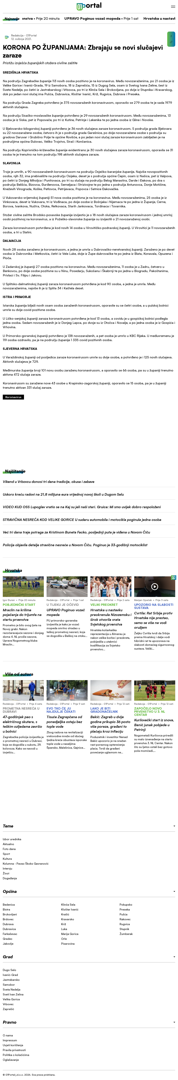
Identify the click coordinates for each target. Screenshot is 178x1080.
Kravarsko (67, 919)
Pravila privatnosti (14, 1050)
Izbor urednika (12, 839)
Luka (64, 929)
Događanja (10, 878)
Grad (8, 956)
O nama (8, 1035)
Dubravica (9, 929)
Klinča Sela (68, 904)
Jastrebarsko (11, 979)
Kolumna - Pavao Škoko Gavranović (25, 863)
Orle (64, 938)
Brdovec (8, 919)
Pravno (10, 1022)
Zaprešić (8, 1009)
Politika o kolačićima (16, 1055)
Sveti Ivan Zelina (13, 994)
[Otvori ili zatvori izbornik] (173, 7)
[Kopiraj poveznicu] (171, 42)
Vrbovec (8, 1004)
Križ (63, 924)
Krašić (65, 914)
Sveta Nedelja (11, 989)
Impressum (10, 1040)
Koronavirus (13, 397)
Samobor (9, 984)
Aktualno (8, 844)
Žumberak (126, 934)
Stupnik (124, 929)
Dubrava (8, 924)
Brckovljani (10, 914)
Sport (6, 854)
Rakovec (125, 919)
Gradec (7, 938)
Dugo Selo (9, 970)
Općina (10, 891)
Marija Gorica (69, 934)
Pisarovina (68, 943)
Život (6, 873)
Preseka (125, 909)
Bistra (6, 909)
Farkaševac (10, 934)
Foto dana (9, 849)
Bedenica (9, 904)
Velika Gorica (11, 999)
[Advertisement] (89, 434)
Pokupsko (126, 904)
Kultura (7, 858)
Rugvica (125, 924)
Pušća (123, 914)
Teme (8, 826)
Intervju (7, 868)
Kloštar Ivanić (69, 909)
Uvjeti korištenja (13, 1045)
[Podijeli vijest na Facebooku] (171, 36)
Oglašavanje (11, 1060)
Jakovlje (8, 943)
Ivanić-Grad (10, 975)
